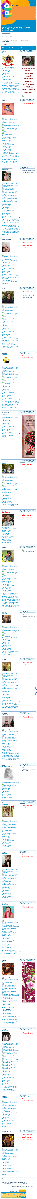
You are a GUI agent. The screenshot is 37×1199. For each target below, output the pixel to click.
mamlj (4, 51)
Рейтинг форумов (16, 1186)
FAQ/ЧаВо (9, 29)
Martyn (4, 612)
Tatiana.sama (5, 802)
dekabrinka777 (6, 412)
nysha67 (4, 903)
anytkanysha (9, 941)
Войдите (12, 36)
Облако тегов (16, 29)
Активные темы (6, 33)
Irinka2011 (5, 960)
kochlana (4, 659)
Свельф (4, 353)
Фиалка (4, 852)
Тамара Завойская (7, 168)
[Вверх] (35, 689)
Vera (3, 765)
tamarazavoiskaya (10, 210)
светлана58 (5, 461)
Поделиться (25, 50)
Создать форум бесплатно (28, 1186)
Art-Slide (5, 40)
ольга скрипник (6, 239)
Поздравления (13, 40)
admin (4, 511)
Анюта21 (4, 1096)
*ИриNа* (4, 1029)
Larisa (4, 288)
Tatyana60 (4, 713)
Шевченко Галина (7, 1131)
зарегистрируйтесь (21, 36)
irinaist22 (8, 1009)
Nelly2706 (4, 100)
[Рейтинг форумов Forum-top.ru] (22, 1191)
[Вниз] (35, 694)
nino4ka (4, 547)
